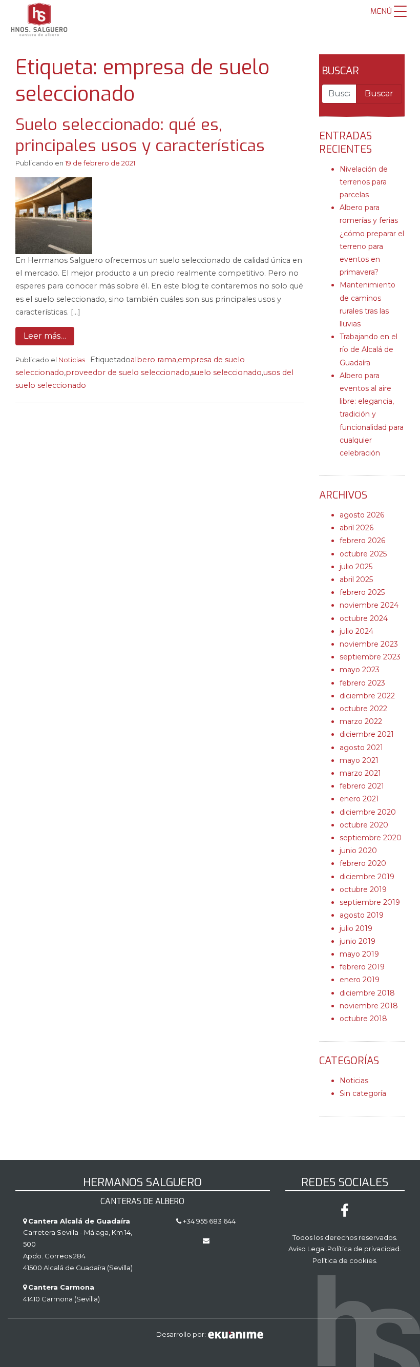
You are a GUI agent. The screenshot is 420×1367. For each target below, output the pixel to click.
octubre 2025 (363, 553)
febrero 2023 (362, 683)
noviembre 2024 (369, 605)
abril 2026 (356, 527)
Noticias (71, 360)
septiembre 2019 (370, 902)
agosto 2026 (362, 515)
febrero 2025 (362, 592)
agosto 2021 (361, 747)
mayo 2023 (360, 669)
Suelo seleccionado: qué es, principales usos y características (140, 135)
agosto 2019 (362, 915)
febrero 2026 (362, 540)
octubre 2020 (364, 825)
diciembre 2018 (367, 993)
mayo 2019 (359, 954)
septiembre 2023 (370, 656)
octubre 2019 (363, 889)
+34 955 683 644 (208, 1221)
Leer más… (45, 336)
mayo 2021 (359, 760)
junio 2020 (358, 850)
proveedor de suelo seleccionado (128, 372)
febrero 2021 (362, 786)
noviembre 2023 (369, 644)
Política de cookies (344, 1260)
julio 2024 (356, 631)
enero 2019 (360, 979)
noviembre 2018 (369, 1005)
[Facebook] (344, 1213)
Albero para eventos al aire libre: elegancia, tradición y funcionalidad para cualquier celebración (372, 414)
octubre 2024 (364, 618)
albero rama (153, 359)
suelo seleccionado (226, 372)
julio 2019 (356, 928)
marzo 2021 (360, 773)
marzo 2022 (361, 721)
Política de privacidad (363, 1249)
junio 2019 (357, 941)
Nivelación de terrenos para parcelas (364, 181)
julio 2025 (356, 566)
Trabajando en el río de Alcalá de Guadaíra (368, 349)
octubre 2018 (363, 1018)
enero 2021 (359, 798)
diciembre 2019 (367, 876)
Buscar (340, 71)
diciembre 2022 (367, 695)
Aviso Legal (307, 1249)
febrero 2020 (363, 863)
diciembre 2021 (367, 734)
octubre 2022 (363, 708)
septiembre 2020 (371, 837)
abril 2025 (356, 579)
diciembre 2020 (368, 812)
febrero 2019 (362, 966)
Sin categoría (363, 1093)
